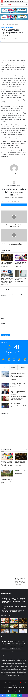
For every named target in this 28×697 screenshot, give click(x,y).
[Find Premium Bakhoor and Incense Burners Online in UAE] (7, 257)
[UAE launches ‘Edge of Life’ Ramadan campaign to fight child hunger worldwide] (23, 631)
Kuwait (3, 646)
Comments (22, 367)
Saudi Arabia (4, 648)
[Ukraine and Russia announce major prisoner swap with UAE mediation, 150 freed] (5, 391)
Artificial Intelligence (12, 641)
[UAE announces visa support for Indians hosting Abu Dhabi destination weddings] (5, 398)
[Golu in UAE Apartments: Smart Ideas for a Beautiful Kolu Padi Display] (5, 620)
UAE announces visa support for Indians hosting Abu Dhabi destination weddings (18, 398)
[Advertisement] (14, 431)
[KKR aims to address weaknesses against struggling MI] (5, 405)
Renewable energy (15, 646)
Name (3, 312)
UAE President (22, 651)
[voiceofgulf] (9, 4)
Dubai (13, 643)
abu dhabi (4, 641)
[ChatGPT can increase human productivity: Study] (5, 385)
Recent (13, 367)
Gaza (17, 643)
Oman (8, 646)
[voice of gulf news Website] (14, 10)
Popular (4, 367)
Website (3, 323)
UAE (17, 651)
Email (2, 318)
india (21, 643)
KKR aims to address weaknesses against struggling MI (18, 405)
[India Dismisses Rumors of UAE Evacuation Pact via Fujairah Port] (21, 273)
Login (5, 687)
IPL (24, 643)
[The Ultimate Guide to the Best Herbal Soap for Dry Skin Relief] (23, 626)
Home (3, 24)
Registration (10, 687)
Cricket (8, 643)
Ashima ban (5, 38)
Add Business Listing (19, 687)
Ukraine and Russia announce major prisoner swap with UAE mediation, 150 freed (17, 391)
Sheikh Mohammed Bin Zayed (8, 651)
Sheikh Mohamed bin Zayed (14, 648)
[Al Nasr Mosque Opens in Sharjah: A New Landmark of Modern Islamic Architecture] (14, 631)
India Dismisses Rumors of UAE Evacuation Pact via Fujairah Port (20, 280)
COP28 (3, 643)
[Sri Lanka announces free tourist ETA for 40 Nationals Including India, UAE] (7, 473)
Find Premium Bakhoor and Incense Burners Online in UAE (6, 264)
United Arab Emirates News (12, 24)
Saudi (22, 646)
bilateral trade (21, 641)
